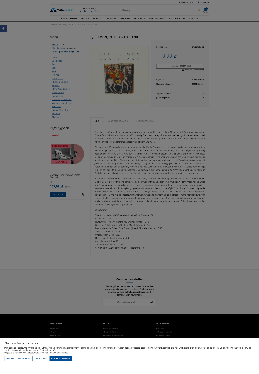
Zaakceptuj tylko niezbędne (18, 359)
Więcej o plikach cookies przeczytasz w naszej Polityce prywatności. (36, 352)
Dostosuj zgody (40, 359)
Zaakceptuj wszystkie (60, 359)
